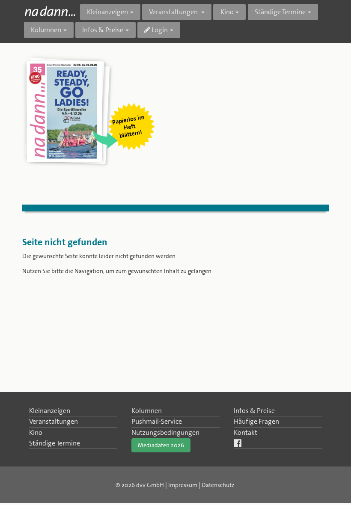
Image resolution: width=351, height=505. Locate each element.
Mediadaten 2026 (161, 445)
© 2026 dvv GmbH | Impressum (156, 485)
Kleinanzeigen (49, 410)
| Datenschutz (216, 485)
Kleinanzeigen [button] (107, 11)
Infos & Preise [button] (102, 29)
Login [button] (159, 29)
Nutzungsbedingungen (165, 432)
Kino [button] (227, 11)
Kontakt (245, 432)
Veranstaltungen (53, 421)
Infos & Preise (254, 410)
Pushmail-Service (156, 421)
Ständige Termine (54, 443)
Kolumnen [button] (46, 29)
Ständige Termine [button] (280, 11)
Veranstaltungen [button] (174, 11)
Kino (35, 432)
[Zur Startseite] (50, 11)
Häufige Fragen (256, 421)
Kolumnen (146, 410)
